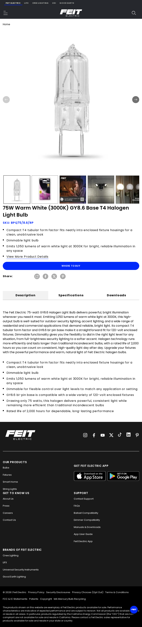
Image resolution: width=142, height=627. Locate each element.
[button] (6, 13)
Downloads (116, 295)
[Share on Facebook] (45, 277)
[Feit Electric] (71, 13)
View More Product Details (27, 256)
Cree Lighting (40, 3)
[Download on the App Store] (90, 476)
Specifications (70, 295)
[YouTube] (103, 435)
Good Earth (67, 3)
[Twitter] (111, 435)
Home (6, 24)
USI (54, 3)
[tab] (25, 295)
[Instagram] (85, 435)
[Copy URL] (37, 277)
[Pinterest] (137, 435)
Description (26, 295)
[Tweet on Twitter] (54, 277)
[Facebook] (94, 435)
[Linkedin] (128, 435)
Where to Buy (71, 265)
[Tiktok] (120, 435)
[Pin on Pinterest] (63, 277)
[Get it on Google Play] (123, 476)
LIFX (26, 3)
